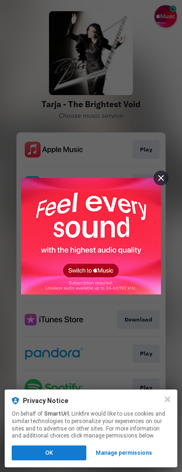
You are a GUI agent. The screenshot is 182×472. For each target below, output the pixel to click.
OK (49, 453)
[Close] (167, 399)
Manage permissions (124, 453)
